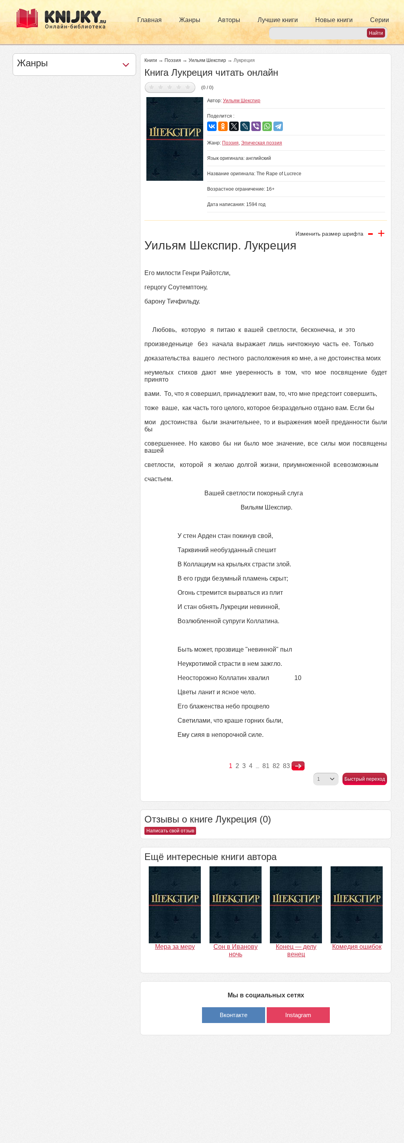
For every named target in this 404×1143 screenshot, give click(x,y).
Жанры (189, 20)
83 (286, 766)
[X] (234, 126)
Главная (149, 20)
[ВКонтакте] (212, 126)
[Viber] (256, 126)
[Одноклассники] (223, 126)
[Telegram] (278, 126)
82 (276, 766)
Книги (150, 60)
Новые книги (334, 20)
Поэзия (173, 60)
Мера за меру (175, 946)
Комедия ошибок (357, 946)
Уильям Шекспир (207, 60)
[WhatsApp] (267, 126)
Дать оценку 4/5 (179, 87)
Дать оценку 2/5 (160, 87)
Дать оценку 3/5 (169, 87)
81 (265, 766)
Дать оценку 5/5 (188, 87)
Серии (379, 20)
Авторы (229, 20)
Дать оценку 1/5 (151, 87)
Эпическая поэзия (261, 143)
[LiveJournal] (245, 126)
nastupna (298, 766)
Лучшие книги (278, 20)
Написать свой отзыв (170, 831)
